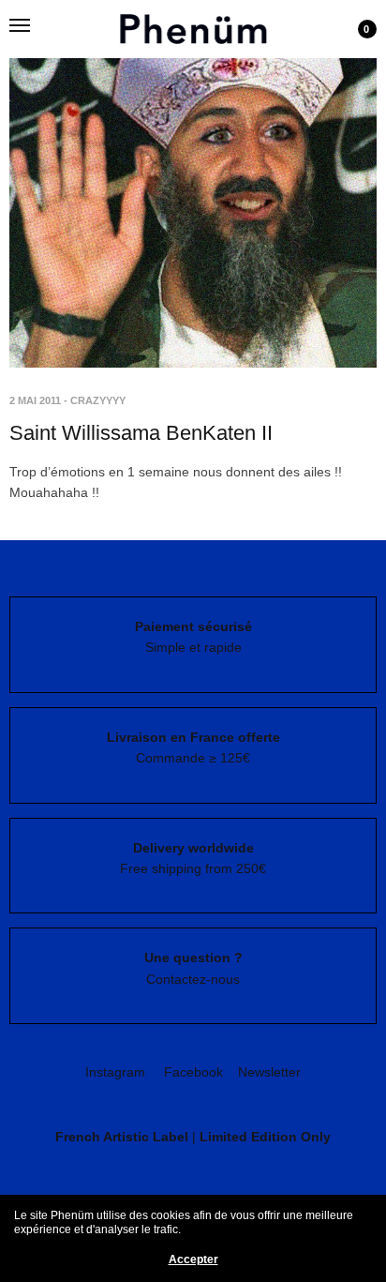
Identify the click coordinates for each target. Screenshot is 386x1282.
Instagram (115, 1071)
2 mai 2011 (35, 400)
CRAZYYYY (98, 400)
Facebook (193, 1071)
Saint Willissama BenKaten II (141, 433)
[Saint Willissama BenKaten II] (193, 184)
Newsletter (269, 1071)
